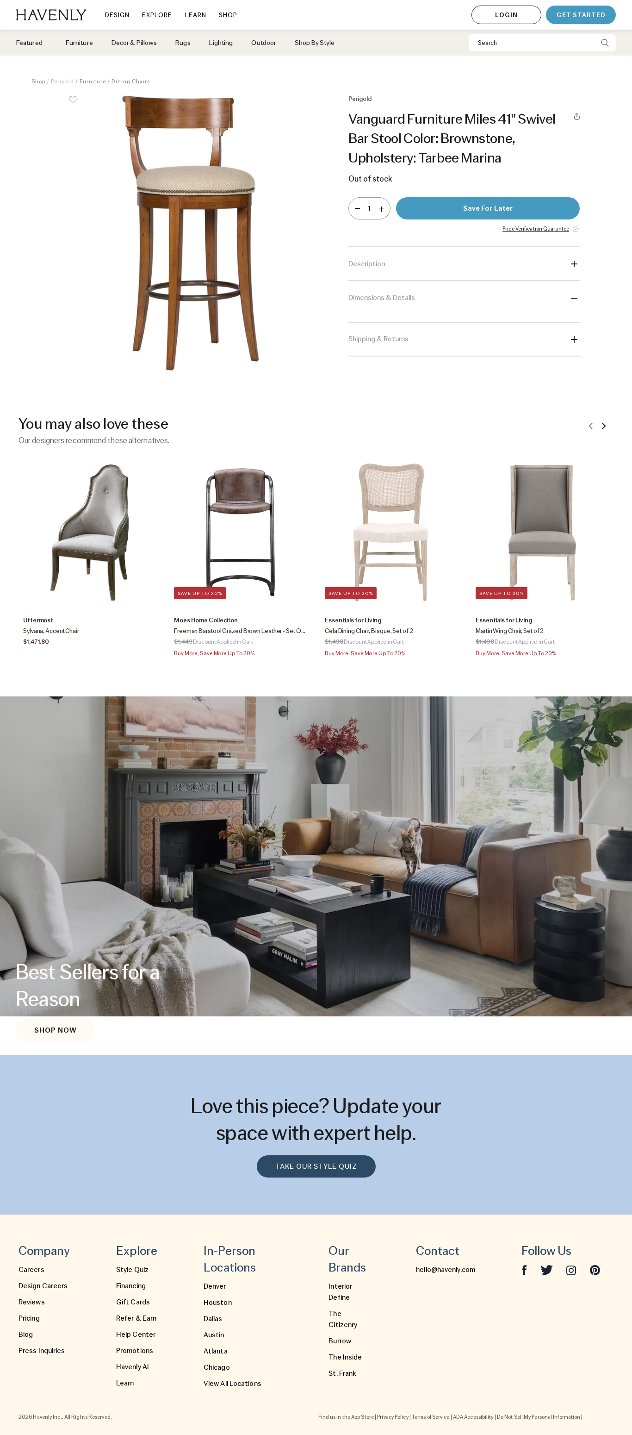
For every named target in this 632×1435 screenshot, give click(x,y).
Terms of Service (431, 1417)
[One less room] (357, 208)
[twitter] (546, 1269)
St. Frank (342, 1373)
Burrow (339, 1341)
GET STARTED (581, 15)
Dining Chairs (131, 81)
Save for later (488, 208)
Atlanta (216, 1351)
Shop (38, 81)
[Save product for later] (73, 105)
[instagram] (571, 1269)
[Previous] (591, 425)
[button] (191, 233)
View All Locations (232, 1383)
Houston (218, 1302)
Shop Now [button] (55, 1030)
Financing (131, 1286)
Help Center (135, 1334)
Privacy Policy (392, 1417)
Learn (125, 1383)
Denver (215, 1286)
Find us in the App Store (346, 1417)
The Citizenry (342, 1319)
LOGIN (506, 15)
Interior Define (340, 1292)
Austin (214, 1335)
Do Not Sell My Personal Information (539, 1417)
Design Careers (43, 1286)
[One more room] (381, 208)
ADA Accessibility (473, 1417)
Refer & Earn (136, 1318)
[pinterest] (595, 1269)
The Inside (345, 1357)
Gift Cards (133, 1302)
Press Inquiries (42, 1351)
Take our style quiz (316, 1166)
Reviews (32, 1302)
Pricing (29, 1318)
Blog (26, 1334)
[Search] (605, 42)
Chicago (217, 1367)
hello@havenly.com (445, 1270)
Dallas (213, 1319)
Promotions (134, 1351)
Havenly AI (132, 1367)
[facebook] (524, 1269)
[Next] (604, 425)
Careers (31, 1270)
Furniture (93, 81)
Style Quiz (132, 1270)
